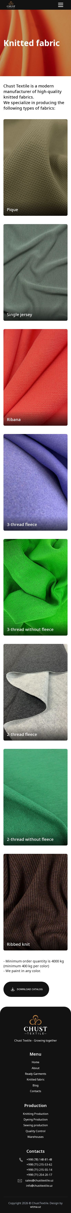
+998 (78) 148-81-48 (39, 1159)
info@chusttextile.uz (39, 1186)
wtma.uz (35, 1207)
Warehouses (35, 1137)
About (35, 1068)
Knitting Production (35, 1114)
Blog (35, 1085)
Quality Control (35, 1131)
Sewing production (35, 1125)
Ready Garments (35, 1074)
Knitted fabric (35, 1079)
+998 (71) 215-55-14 (39, 1170)
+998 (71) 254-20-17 (39, 1175)
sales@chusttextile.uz (39, 1180)
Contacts (35, 1091)
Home (35, 1062)
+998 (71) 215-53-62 (39, 1164)
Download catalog (30, 989)
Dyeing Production (36, 1119)
